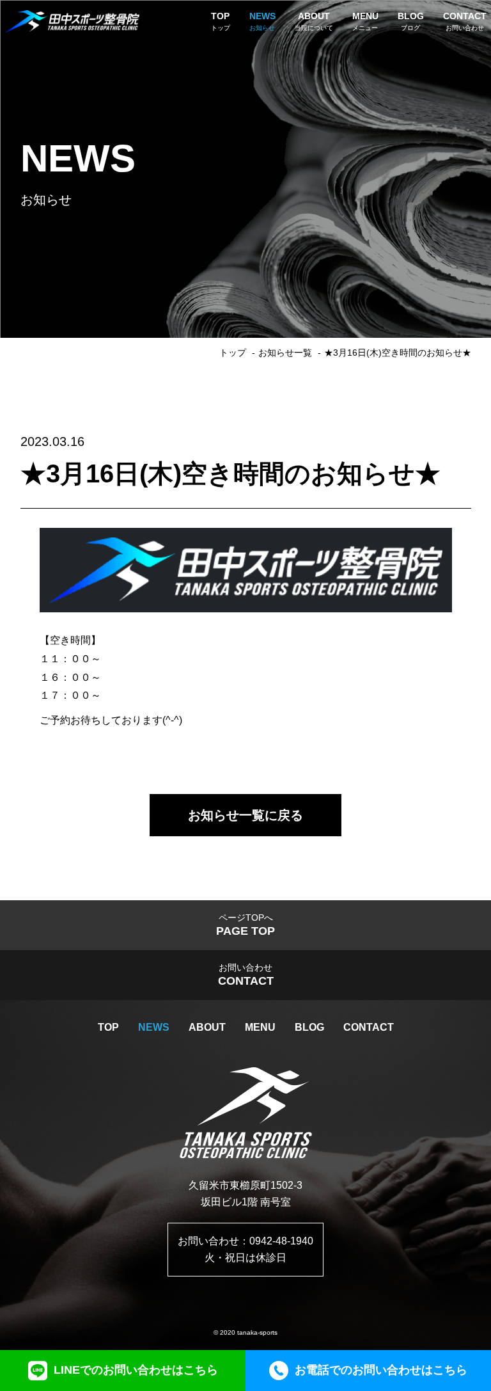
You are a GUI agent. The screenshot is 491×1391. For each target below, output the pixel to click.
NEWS (153, 1027)
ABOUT (207, 1027)
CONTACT (368, 1027)
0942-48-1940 (281, 1241)
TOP (108, 1027)
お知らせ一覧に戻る (245, 815)
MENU (260, 1027)
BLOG (309, 1027)
